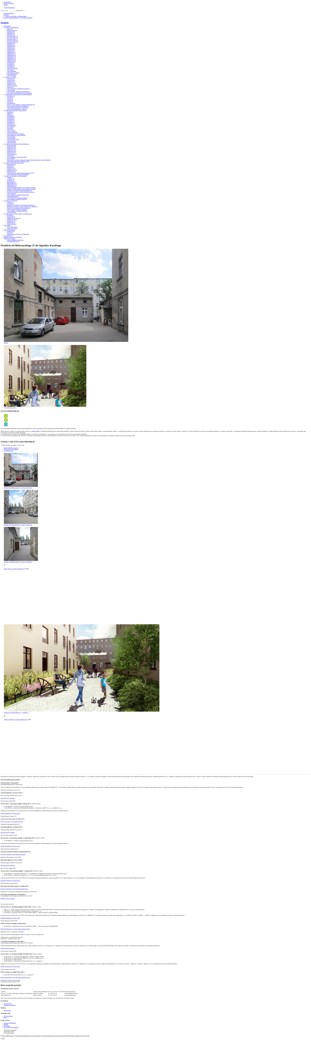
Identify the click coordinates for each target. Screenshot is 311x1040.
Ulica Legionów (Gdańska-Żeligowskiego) (18, 195)
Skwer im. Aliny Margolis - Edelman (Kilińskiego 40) (21, 104)
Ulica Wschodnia (11, 75)
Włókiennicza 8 (11, 52)
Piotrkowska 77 (11, 81)
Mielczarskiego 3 (11, 181)
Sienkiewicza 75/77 (12, 170)
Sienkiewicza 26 (11, 84)
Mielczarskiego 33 (12, 186)
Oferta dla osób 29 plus (13, 241)
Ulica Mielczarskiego (12, 196)
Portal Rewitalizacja (9, 13)
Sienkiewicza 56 (11, 168)
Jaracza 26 (9, 29)
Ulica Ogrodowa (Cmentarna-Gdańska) (17, 198)
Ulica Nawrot (10, 155)
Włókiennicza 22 (11, 61)
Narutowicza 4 (11, 78)
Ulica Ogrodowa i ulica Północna (15, 133)
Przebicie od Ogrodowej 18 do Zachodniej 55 (19, 208)
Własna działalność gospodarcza (15, 240)
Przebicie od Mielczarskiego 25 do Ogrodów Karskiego (18, 17)
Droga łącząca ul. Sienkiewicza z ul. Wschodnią (19, 93)
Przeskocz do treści (9, 3)
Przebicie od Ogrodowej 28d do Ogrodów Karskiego (20, 192)
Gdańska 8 (10, 202)
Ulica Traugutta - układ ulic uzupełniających (18, 91)
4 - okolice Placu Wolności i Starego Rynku (15, 110)
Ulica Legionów (11, 131)
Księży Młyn (7, 225)
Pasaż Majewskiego (12, 68)
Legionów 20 (10, 203)
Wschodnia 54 (10, 67)
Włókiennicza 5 (11, 48)
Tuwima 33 (10, 97)
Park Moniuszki (11, 103)
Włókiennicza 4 (11, 46)
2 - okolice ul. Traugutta (10, 77)
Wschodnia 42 (10, 122)
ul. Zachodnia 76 (8, 235)
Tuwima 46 (10, 100)
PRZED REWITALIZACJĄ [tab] (11, 448)
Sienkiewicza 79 (11, 171)
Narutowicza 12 (11, 80)
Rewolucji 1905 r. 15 (12, 37)
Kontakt (6, 1024)
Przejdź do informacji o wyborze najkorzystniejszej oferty (15, 929)
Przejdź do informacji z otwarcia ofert (10, 813)
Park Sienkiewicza (12, 154)
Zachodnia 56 (10, 123)
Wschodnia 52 (10, 65)
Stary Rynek (10, 129)
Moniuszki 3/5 (10, 231)
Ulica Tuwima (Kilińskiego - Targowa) (17, 109)
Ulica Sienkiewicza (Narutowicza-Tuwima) (18, 88)
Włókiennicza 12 (11, 55)
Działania (6, 15)
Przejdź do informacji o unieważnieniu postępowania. (14, 889)
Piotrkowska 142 (11, 164)
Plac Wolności (10, 126)
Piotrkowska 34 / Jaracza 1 (14, 218)
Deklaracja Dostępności (10, 1023)
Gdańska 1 (10, 177)
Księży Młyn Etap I (12, 227)
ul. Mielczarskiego (35, 431)
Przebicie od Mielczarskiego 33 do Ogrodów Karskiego (21, 187)
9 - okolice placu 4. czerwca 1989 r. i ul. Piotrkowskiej (18, 214)
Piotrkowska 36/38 (12, 219)
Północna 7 (10, 113)
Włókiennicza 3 (11, 45)
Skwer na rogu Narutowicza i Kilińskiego (17, 106)
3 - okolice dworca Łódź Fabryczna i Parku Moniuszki (18, 94)
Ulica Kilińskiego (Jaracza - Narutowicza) (18, 107)
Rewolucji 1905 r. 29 (12, 40)
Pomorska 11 (10, 112)
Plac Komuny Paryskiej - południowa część (18, 161)
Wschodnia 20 (10, 116)
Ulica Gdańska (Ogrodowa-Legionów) (17, 199)
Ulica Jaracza (10, 69)
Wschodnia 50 (10, 64)
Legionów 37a (11, 179)
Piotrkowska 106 (11, 147)
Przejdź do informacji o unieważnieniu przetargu (12, 821)
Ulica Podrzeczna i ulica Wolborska (16, 135)
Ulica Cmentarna (11, 193)
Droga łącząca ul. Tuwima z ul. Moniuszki (18, 234)
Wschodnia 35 (10, 120)
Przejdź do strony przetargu (8, 798)
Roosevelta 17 (10, 167)
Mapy (5, 1017)
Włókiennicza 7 (11, 51)
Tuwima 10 (10, 232)
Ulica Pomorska (11, 136)
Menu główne (7, 2)
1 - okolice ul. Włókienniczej (11, 27)
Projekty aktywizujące (9, 238)
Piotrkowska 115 (11, 148)
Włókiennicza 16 (11, 59)
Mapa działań (7, 26)
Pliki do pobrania (8, 1016)
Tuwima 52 (10, 101)
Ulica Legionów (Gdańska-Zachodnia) (17, 209)
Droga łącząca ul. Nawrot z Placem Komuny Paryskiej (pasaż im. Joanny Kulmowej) (29, 160)
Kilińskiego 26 (11, 32)
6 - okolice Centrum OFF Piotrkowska (14, 163)
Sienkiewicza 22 (11, 83)
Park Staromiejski (11, 125)
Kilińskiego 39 (11, 96)
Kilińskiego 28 (11, 33)
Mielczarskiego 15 (12, 183)
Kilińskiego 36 (11, 34)
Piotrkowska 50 (11, 222)
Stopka (5, 5)
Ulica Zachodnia (11, 142)
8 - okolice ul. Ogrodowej (10, 200)
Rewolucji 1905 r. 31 (12, 42)
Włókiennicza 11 (11, 53)
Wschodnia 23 (10, 117)
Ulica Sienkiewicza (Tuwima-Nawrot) (17, 157)
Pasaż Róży (10, 128)
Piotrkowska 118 (11, 149)
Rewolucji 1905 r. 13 (12, 36)
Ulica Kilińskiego (11, 71)
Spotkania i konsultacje (10, 1005)
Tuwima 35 (10, 99)
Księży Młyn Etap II (12, 228)
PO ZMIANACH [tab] (8, 451)
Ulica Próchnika (11, 138)
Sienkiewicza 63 (11, 152)
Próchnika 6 (10, 215)
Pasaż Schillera (11, 158)
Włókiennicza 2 (11, 43)
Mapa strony (7, 1026)
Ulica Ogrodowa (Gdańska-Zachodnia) (17, 211)
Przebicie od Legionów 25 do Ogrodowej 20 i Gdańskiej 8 (22, 206)
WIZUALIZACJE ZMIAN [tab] (11, 449)
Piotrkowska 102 (11, 145)
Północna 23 (10, 115)
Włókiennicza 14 (11, 56)
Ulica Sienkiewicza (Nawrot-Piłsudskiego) (18, 174)
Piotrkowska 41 (11, 221)
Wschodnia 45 (10, 62)
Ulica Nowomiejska (12, 132)
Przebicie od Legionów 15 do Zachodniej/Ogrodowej (21, 205)
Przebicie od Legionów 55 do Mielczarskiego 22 (19, 190)
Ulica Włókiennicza (12, 74)
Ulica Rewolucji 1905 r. (13, 72)
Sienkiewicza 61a (11, 151)
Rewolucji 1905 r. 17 (12, 39)
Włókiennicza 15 (11, 58)
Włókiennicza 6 (11, 49)
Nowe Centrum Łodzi (9, 230)
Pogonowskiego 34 (12, 30)
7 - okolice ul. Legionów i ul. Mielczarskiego (15, 16)
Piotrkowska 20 (11, 216)
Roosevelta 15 (10, 165)
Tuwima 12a (10, 87)
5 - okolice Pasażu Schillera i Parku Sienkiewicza (16, 144)
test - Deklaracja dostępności (11, 1027)
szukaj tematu (19, 10)
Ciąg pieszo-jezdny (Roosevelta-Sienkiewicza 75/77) (20, 173)
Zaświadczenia (8, 1003)
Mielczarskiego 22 (12, 184)
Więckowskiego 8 (11, 224)
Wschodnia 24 (10, 119)
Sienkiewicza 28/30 (12, 85)
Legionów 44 (10, 180)
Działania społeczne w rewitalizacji (13, 237)
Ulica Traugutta (11, 90)
